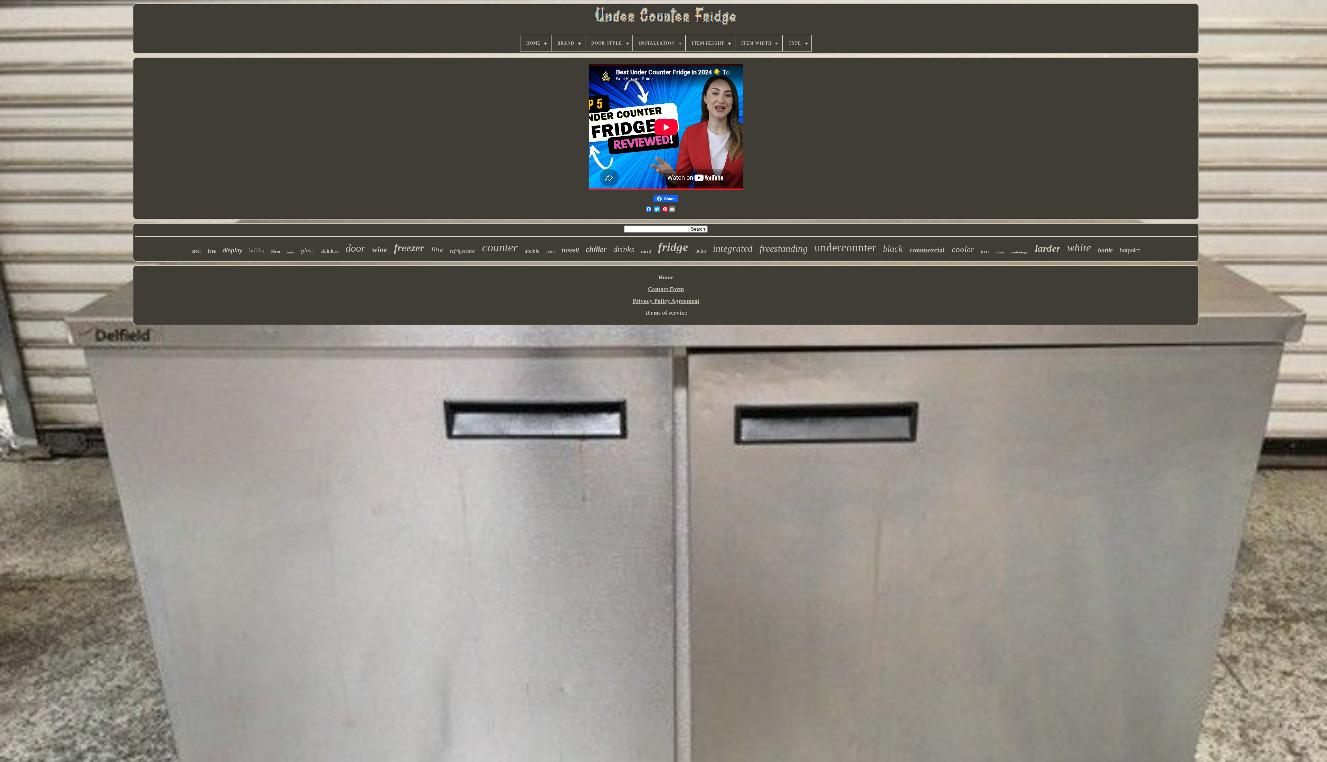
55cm (275, 251)
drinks (623, 249)
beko (700, 251)
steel (196, 251)
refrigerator (462, 251)
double (532, 251)
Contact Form (666, 289)
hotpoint (1130, 250)
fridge (673, 247)
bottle (1105, 250)
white (1079, 247)
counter (500, 247)
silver (1000, 252)
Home (666, 277)
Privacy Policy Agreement (666, 301)
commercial (927, 250)
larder (1047, 248)
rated (646, 251)
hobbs (256, 250)
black (893, 249)
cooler (963, 249)
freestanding (784, 248)
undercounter (845, 247)
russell (570, 250)
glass (307, 250)
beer (985, 251)
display (232, 250)
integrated (733, 248)
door (355, 248)
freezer (409, 248)
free (212, 251)
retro (550, 251)
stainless (330, 251)
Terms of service (666, 312)
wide (290, 252)
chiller (596, 249)
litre (437, 249)
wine (379, 249)
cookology (1019, 252)
